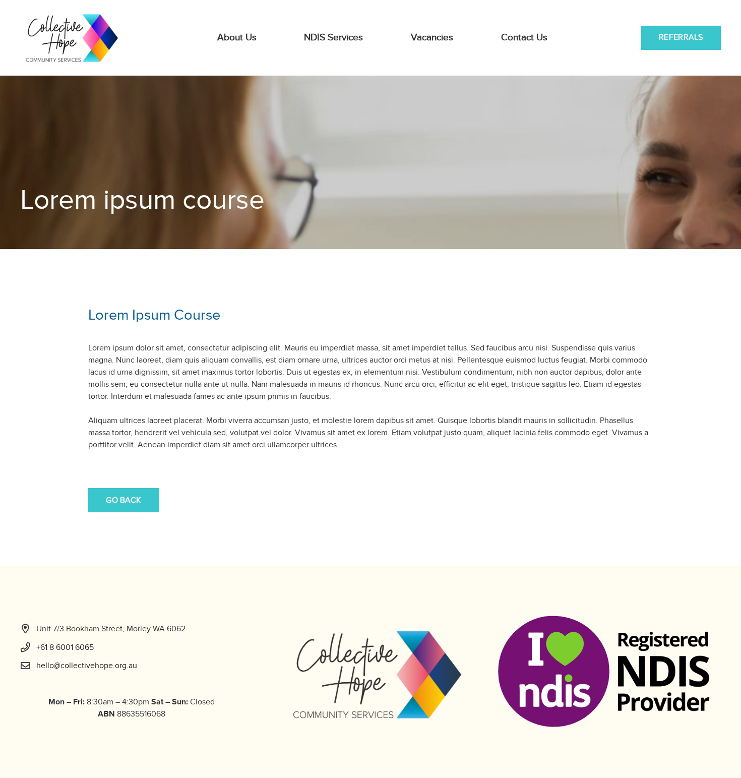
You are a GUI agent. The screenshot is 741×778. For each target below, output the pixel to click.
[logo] (72, 38)
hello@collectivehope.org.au (86, 666)
